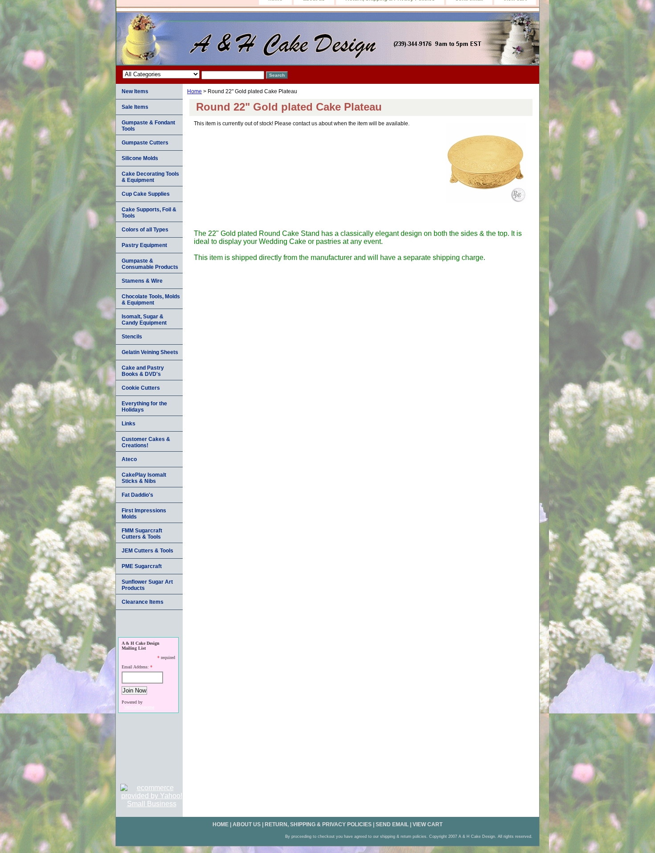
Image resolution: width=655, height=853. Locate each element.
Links (128, 423)
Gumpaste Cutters (145, 143)
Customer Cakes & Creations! (146, 442)
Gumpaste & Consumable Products (150, 264)
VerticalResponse (139, 707)
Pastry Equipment (144, 245)
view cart (427, 824)
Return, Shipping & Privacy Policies (318, 824)
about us (247, 824)
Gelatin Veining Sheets (150, 352)
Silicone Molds (140, 158)
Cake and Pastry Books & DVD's (143, 371)
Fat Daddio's (137, 495)
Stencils (132, 337)
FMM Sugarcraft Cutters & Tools (142, 533)
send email (392, 824)
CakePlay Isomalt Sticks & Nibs (144, 478)
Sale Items (135, 107)
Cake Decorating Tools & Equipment (150, 177)
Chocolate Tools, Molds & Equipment (151, 299)
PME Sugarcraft (142, 566)
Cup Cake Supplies (146, 194)
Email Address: (135, 666)
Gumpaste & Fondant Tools (148, 126)
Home (194, 91)
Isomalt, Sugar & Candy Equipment (144, 319)
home (221, 824)
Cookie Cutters (141, 388)
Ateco (129, 459)
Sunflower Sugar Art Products (147, 585)
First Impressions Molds (144, 513)
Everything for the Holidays (144, 406)
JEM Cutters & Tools (147, 551)
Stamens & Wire (142, 281)
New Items (135, 91)
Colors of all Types (145, 230)
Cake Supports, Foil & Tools (149, 212)
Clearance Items (143, 602)
